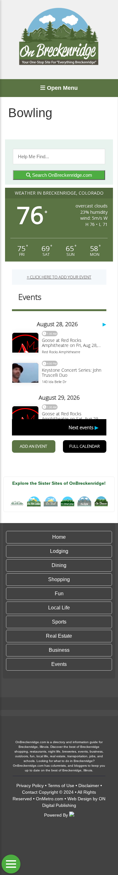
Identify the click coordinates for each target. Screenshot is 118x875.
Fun (59, 593)
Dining (59, 565)
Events (59, 664)
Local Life (59, 607)
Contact (29, 792)
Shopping (59, 579)
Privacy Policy (30, 785)
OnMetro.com (49, 798)
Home (59, 537)
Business (59, 650)
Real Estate (59, 636)
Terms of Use (61, 785)
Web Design (79, 798)
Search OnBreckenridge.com (61, 175)
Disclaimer (88, 785)
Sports (59, 621)
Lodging (59, 551)
